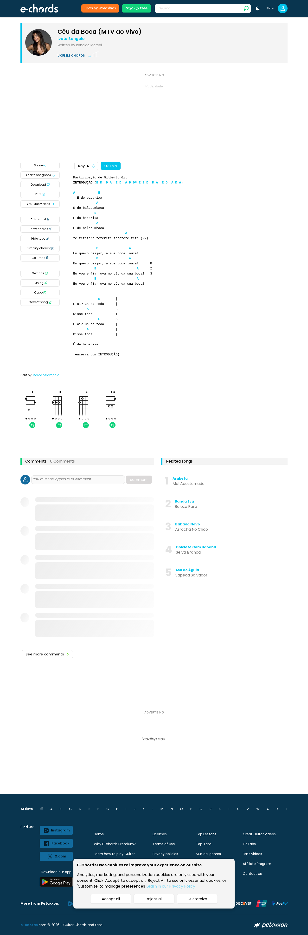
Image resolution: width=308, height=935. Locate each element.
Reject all (154, 898)
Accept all (111, 898)
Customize (197, 898)
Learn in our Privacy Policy (170, 886)
